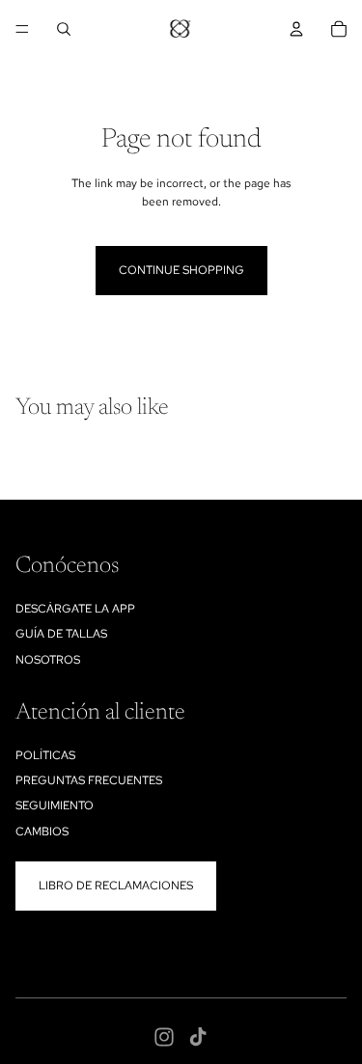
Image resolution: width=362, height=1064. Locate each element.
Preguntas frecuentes (88, 780)
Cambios (42, 831)
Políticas (45, 755)
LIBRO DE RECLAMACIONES (116, 885)
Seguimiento (54, 805)
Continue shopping (181, 270)
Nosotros (47, 660)
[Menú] (22, 29)
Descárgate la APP (75, 608)
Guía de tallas (61, 633)
